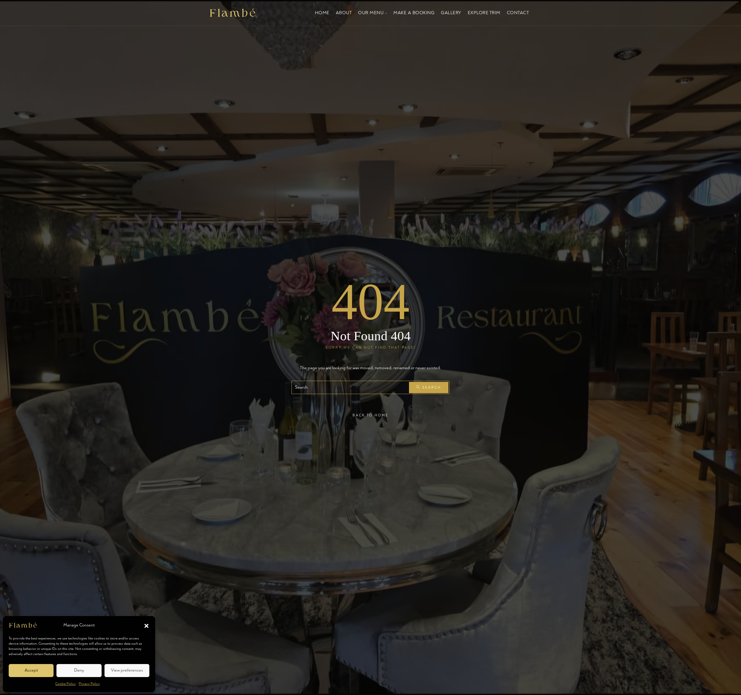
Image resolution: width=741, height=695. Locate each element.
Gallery (451, 13)
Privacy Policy (89, 684)
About (344, 13)
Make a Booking (413, 13)
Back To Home (370, 415)
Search (431, 387)
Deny (79, 670)
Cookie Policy (65, 684)
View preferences (127, 670)
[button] (146, 625)
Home (322, 13)
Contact (518, 13)
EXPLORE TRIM (484, 13)
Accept (31, 670)
